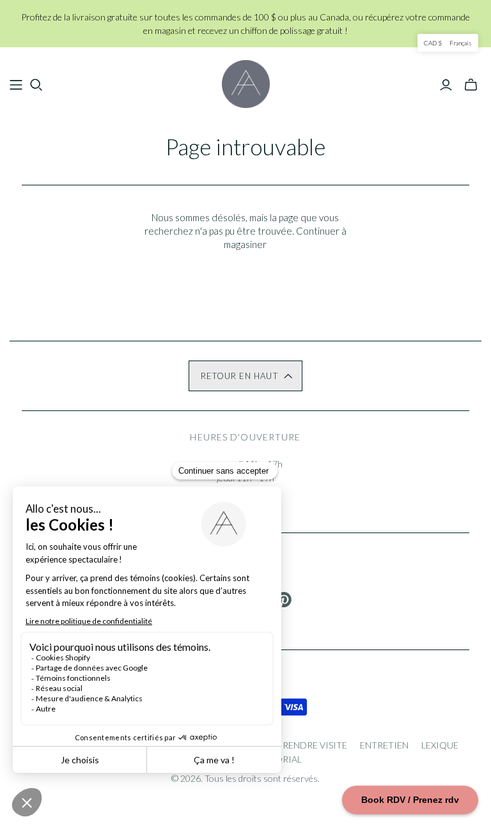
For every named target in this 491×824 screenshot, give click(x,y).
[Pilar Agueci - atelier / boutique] (246, 84)
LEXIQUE (439, 745)
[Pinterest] (284, 599)
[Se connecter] (446, 85)
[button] (245, 376)
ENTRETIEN (384, 745)
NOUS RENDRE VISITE (301, 745)
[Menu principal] (16, 85)
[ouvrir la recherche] (36, 85)
